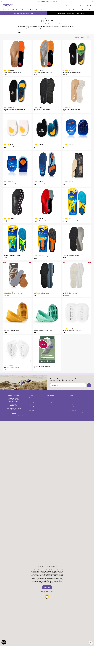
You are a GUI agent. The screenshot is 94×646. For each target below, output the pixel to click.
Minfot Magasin (32, 402)
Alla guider (72, 398)
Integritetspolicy (32, 406)
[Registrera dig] (89, 385)
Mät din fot (72, 408)
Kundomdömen (32, 400)
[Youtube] (47, 592)
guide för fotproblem (49, 582)
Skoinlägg (44, 18)
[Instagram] (44, 592)
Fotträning (72, 400)
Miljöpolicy (31, 410)
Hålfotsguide (72, 406)
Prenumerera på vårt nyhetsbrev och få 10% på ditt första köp (70, 13)
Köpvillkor (49, 400)
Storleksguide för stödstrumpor (77, 412)
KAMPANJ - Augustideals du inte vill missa (23, 13)
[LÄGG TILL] (30, 361)
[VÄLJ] (29, 65)
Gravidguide (72, 402)
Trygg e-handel (32, 404)
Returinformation (51, 404)
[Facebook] (42, 592)
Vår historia (31, 398)
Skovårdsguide (73, 410)
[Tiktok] (49, 592)
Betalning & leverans (52, 402)
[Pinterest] (52, 592)
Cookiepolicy (32, 408)
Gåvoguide (72, 404)
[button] (83, 37)
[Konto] (87, 5)
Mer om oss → (47, 587)
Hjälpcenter (50, 398)
